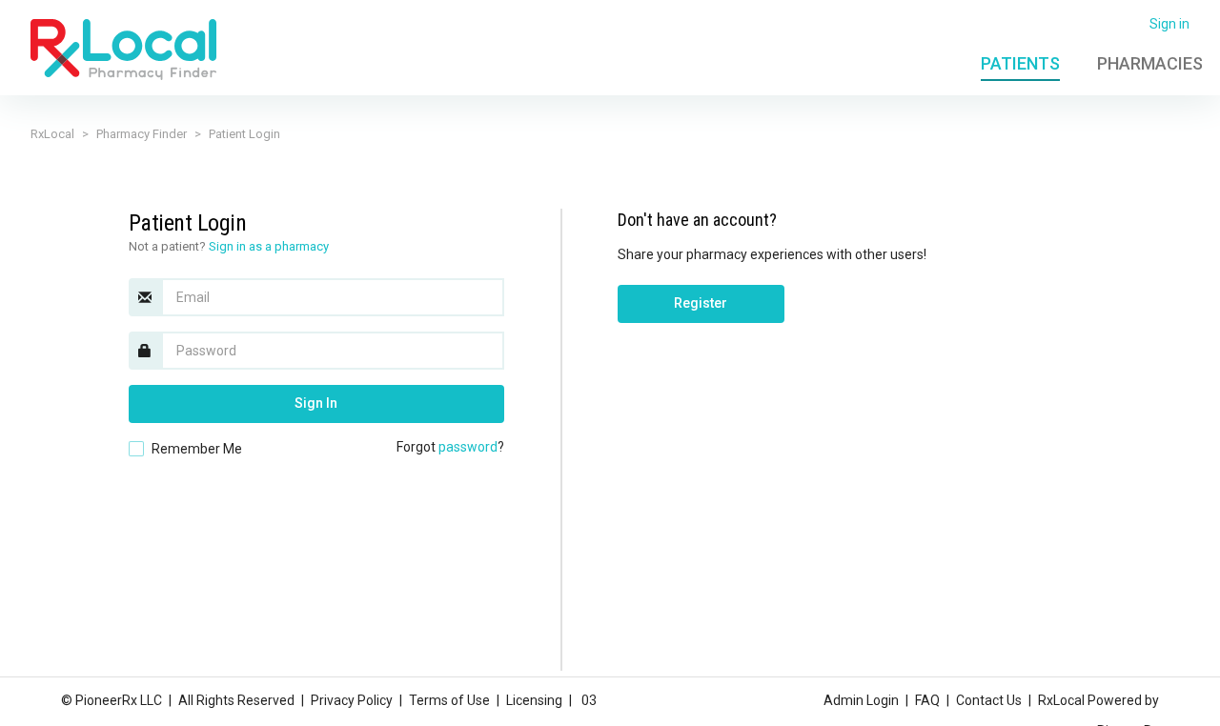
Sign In (316, 403)
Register (700, 303)
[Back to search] (123, 48)
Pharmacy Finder (141, 134)
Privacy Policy (352, 700)
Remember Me (197, 448)
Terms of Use (449, 700)
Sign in (1169, 23)
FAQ (927, 700)
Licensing (534, 700)
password (468, 446)
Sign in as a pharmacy (269, 246)
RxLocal (52, 134)
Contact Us (989, 700)
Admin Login (861, 700)
